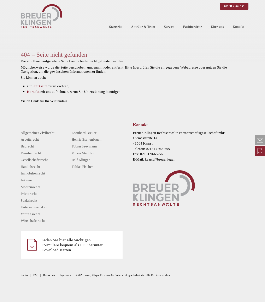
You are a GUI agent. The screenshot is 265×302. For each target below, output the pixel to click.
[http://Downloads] (260, 151)
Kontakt (33, 92)
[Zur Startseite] (195, 188)
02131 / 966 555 (158, 149)
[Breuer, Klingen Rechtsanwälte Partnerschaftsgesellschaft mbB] (41, 16)
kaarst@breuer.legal (160, 159)
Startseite (40, 86)
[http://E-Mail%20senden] (260, 140)
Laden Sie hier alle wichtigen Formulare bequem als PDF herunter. (72, 245)
